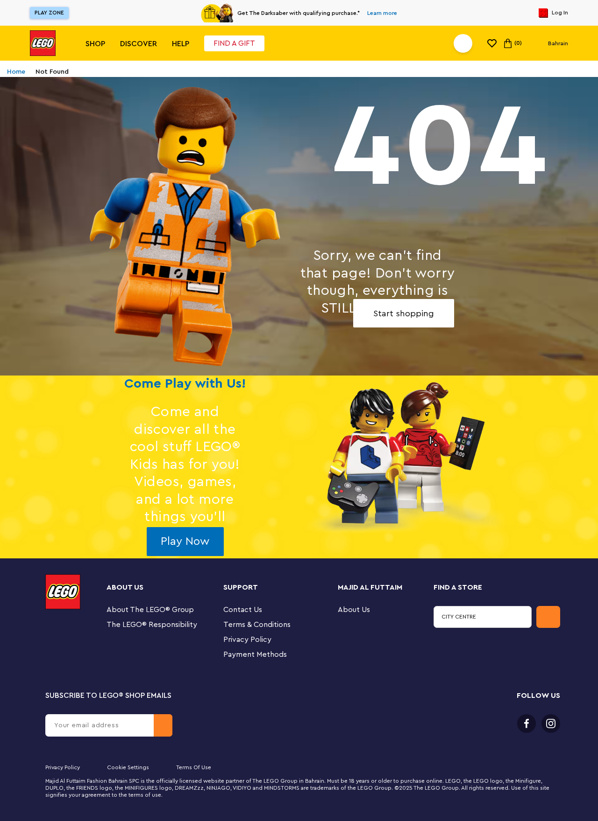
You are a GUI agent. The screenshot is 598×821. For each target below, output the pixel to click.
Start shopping (403, 313)
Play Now (185, 541)
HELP (180, 44)
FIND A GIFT (234, 43)
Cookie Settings (128, 767)
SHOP (95, 44)
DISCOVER (138, 44)
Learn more (382, 13)
